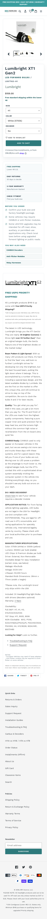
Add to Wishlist (16, 138)
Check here (10, 496)
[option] (15, 53)
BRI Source (24, 890)
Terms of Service (13, 820)
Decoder (10, 126)
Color (9, 116)
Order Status (11, 747)
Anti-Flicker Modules (16, 256)
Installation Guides (14, 720)
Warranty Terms (12, 813)
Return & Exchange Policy (17, 807)
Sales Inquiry (11, 706)
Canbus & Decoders (14, 734)
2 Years (18, 601)
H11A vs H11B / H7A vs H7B (17, 741)
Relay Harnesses (14, 263)
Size (8, 106)
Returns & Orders (13, 699)
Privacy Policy (11, 827)
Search (8, 782)
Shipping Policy (12, 800)
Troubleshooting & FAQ (21, 641)
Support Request (18, 645)
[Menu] (41, 11)
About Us (9, 761)
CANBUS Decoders (15, 250)
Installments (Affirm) (15, 754)
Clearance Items (13, 775)
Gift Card (9, 768)
